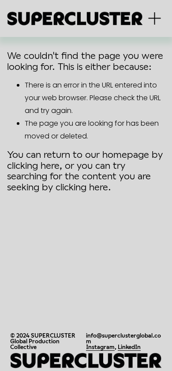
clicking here (33, 165)
